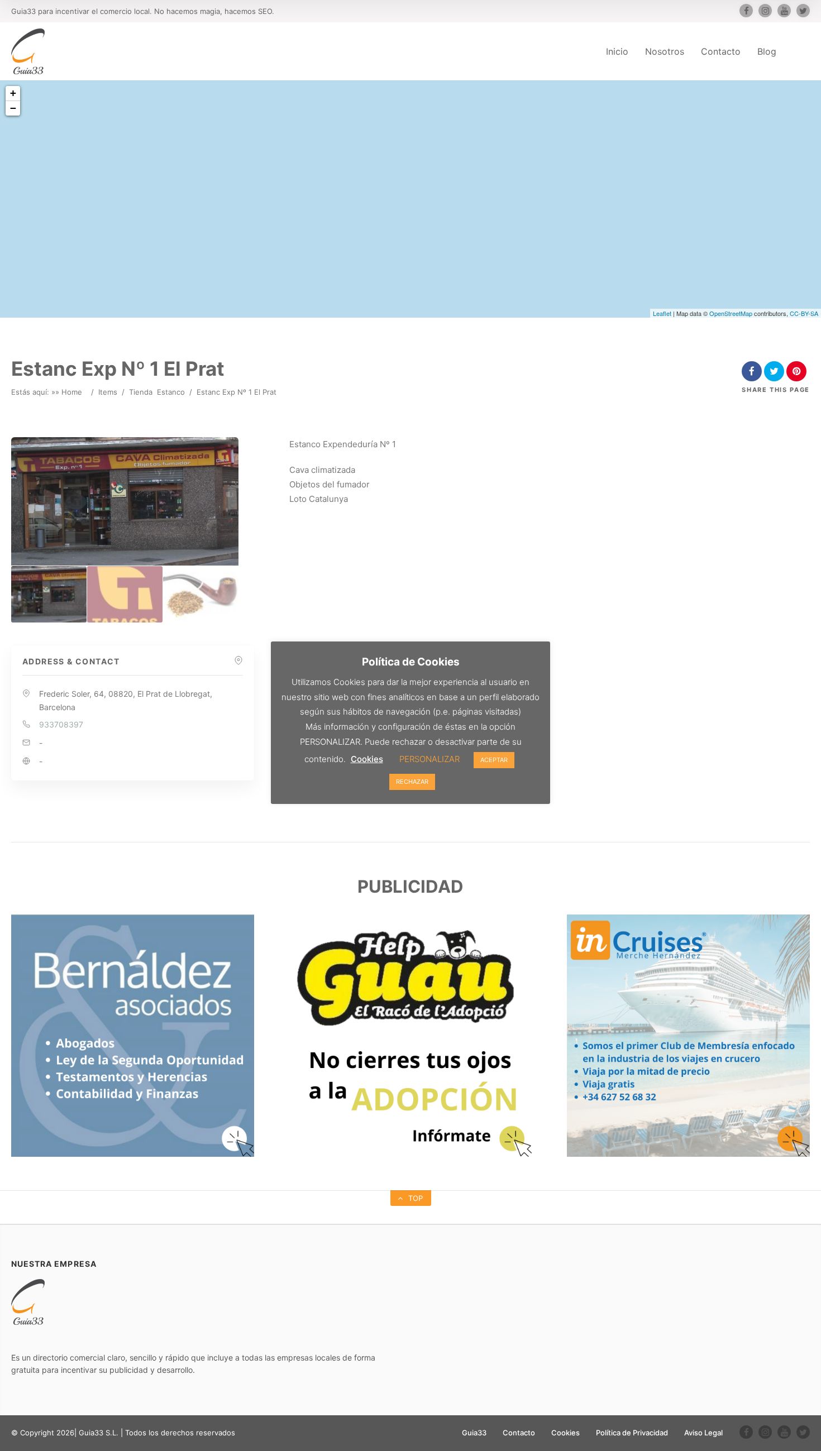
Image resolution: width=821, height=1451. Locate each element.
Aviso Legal (703, 1432)
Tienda (140, 391)
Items (107, 391)
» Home (68, 391)
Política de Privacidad (632, 1432)
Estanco (171, 391)
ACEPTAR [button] (494, 760)
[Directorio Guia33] (28, 51)
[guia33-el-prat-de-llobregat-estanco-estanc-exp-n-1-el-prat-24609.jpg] (125, 594)
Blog (766, 51)
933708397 (61, 724)
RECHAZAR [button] (412, 782)
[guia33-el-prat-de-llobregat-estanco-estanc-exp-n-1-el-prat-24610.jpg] (200, 594)
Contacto (721, 51)
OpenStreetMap (730, 313)
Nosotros (664, 51)
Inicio (617, 51)
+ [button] (13, 93)
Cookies (565, 1432)
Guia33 (474, 1432)
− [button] (13, 108)
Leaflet (662, 313)
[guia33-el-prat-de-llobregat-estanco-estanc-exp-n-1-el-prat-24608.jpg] (49, 594)
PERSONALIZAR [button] (429, 759)
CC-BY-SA (804, 313)
